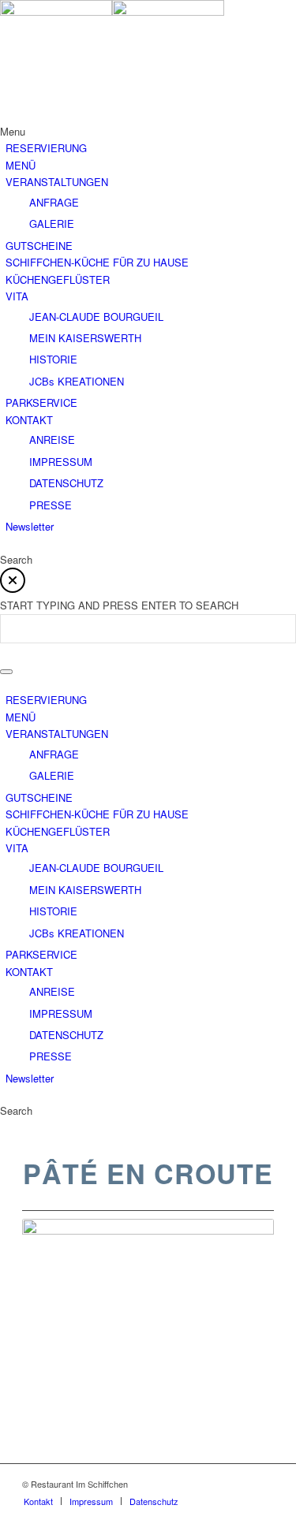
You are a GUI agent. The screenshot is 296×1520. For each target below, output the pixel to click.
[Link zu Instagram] (262, 1484)
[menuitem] (38, 1501)
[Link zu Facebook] (238, 1484)
